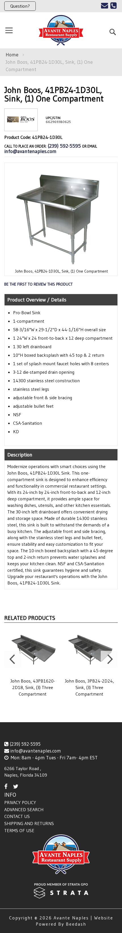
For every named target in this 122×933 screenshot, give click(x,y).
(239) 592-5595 (64, 146)
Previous (12, 659)
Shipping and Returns (29, 823)
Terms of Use (19, 830)
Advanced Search (23, 809)
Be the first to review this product (38, 284)
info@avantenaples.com (30, 151)
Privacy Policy (20, 802)
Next (109, 659)
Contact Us (17, 816)
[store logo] (61, 30)
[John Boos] (21, 126)
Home (12, 55)
